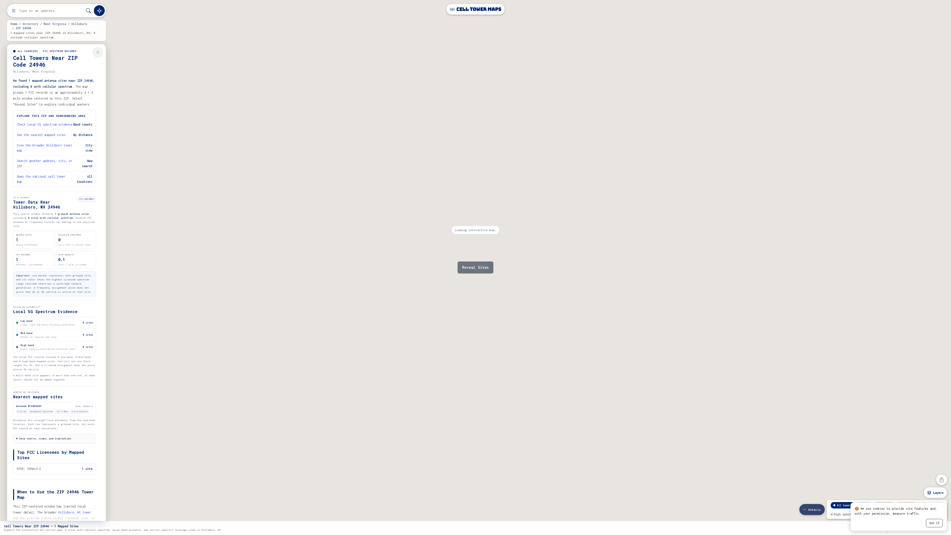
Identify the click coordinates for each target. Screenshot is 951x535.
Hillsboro (79, 24)
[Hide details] (97, 52)
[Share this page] (941, 479)
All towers (844, 505)
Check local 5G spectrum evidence (44, 124)
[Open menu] (13, 10)
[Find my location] (99, 10)
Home (13, 24)
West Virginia (55, 24)
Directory (30, 24)
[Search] (88, 10)
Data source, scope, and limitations (45, 438)
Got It (934, 523)
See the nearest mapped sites (41, 135)
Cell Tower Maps (478, 9)
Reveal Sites (475, 267)
